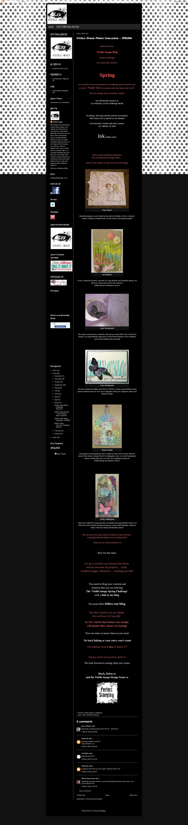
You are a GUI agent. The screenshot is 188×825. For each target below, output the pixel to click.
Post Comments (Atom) (94, 799)
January (58, 433)
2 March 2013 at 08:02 (89, 746)
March (57, 402)
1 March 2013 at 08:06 (89, 732)
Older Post (133, 795)
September (59, 385)
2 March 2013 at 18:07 (89, 772)
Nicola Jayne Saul (88, 778)
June (57, 394)
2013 (55, 373)
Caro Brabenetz (107, 385)
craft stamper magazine (60, 79)
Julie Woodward (107, 328)
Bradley (117, 216)
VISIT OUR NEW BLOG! (68, 27)
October (58, 382)
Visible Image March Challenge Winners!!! (61, 407)
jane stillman (86, 726)
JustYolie (84, 753)
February (58, 431)
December (58, 376)
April (56, 400)
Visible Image (58, 122)
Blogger (103, 811)
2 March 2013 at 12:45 (89, 759)
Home (51, 27)
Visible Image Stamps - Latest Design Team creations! (61, 413)
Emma (124, 216)
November (58, 379)
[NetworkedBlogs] (60, 323)
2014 (55, 370)
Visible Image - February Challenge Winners (62, 425)
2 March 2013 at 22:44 (89, 786)
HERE (120, 103)
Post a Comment (85, 791)
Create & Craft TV (58, 68)
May (56, 397)
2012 (55, 437)
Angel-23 (84, 738)
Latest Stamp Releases (60, 91)
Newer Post (81, 795)
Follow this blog (60, 326)
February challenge (105, 103)
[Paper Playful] (60, 454)
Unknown (85, 766)
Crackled (93, 525)
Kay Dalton (107, 210)
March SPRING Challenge (90, 715)
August (57, 388)
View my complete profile (59, 168)
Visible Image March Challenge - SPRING (62, 419)
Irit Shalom (107, 275)
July (56, 391)
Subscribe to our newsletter (59, 102)
